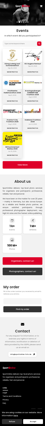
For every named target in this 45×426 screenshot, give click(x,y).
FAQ (4, 403)
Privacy (6, 399)
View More (22, 164)
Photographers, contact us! (22, 271)
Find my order (22, 309)
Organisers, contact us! (22, 261)
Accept (33, 421)
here (15, 415)
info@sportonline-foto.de (20, 354)
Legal (5, 392)
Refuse (12, 421)
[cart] (36, 6)
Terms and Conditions (12, 396)
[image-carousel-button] (17, 22)
